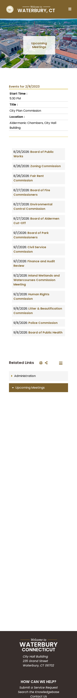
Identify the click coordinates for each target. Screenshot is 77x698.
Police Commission (43, 323)
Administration (25, 376)
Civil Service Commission (29, 249)
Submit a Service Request (38, 687)
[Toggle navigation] (71, 9)
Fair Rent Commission (28, 178)
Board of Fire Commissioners (31, 192)
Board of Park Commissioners (31, 235)
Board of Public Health (45, 332)
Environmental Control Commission (32, 206)
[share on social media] (45, 362)
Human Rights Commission (31, 296)
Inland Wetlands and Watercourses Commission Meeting (36, 280)
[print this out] (40, 362)
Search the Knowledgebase (38, 692)
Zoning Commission (45, 166)
